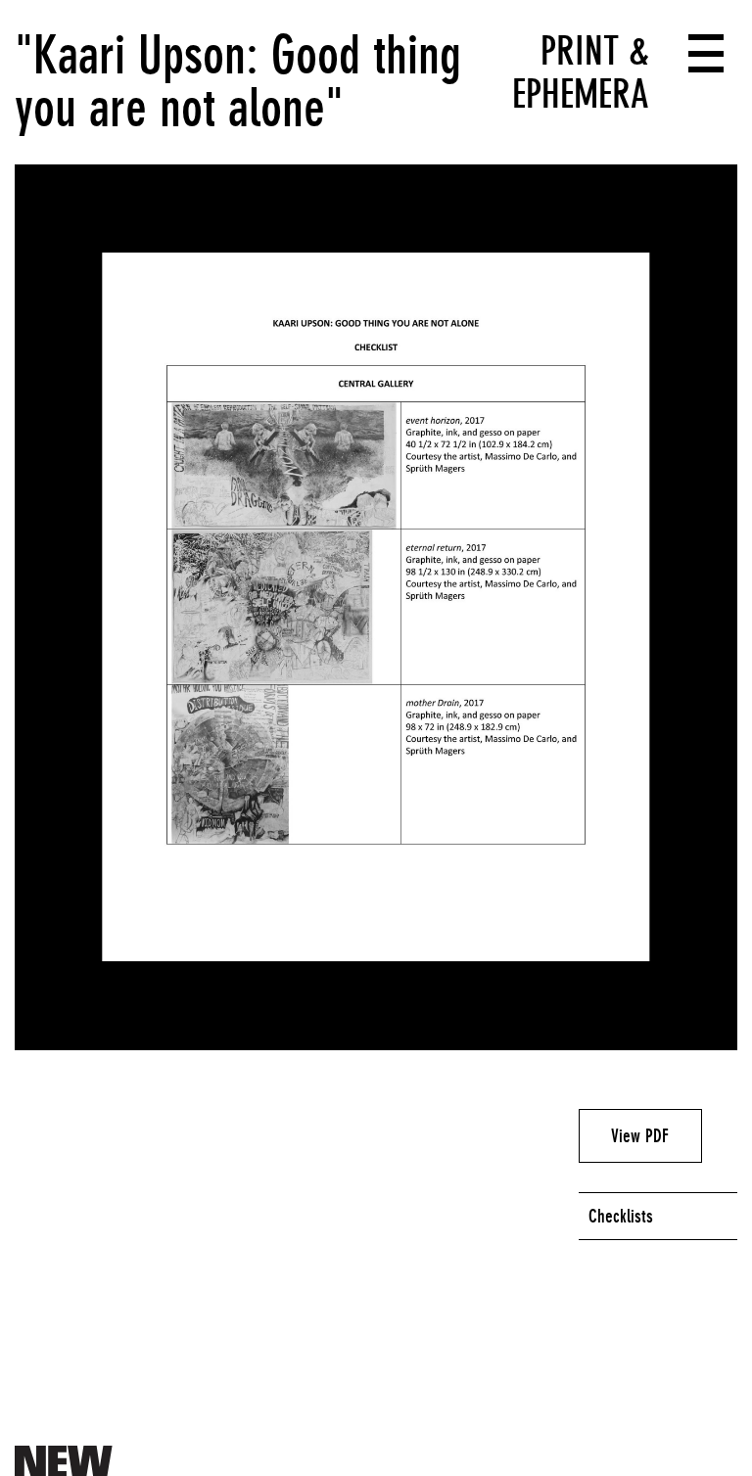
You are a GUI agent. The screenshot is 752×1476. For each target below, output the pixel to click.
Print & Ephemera (580, 72)
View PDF (640, 1135)
